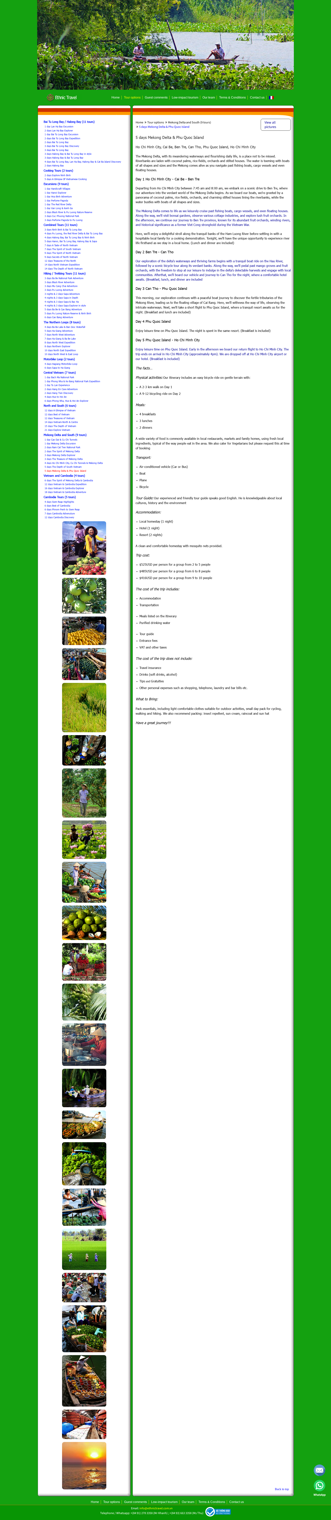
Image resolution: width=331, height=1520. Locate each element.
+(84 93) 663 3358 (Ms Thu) (186, 1513)
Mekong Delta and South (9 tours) (189, 122)
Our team (208, 97)
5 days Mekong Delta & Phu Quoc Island (163, 127)
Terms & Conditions (232, 97)
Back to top (282, 1489)
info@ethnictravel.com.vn (156, 1508)
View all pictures (270, 124)
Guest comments (156, 97)
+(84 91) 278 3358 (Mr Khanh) (149, 1513)
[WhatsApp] (319, 1485)
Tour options (132, 97)
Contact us (257, 97)
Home (115, 97)
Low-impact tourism (185, 97)
